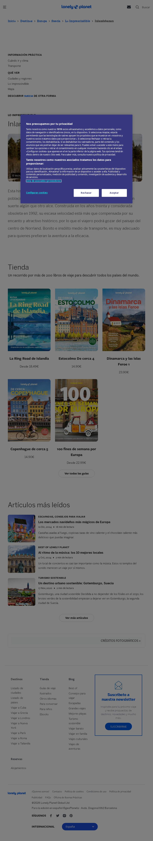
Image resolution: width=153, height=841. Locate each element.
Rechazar (86, 192)
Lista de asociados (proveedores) (43, 180)
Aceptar (114, 192)
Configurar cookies (37, 192)
